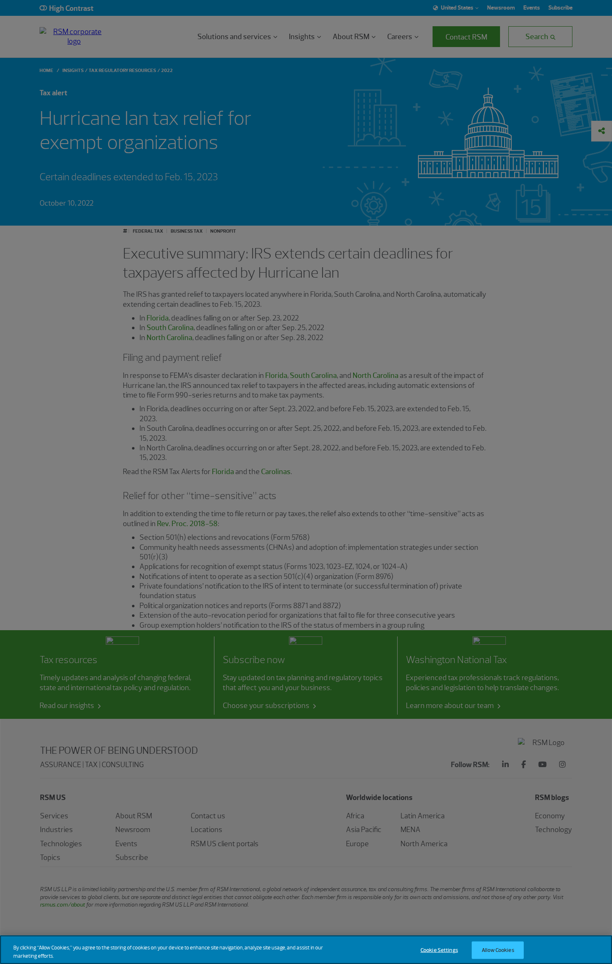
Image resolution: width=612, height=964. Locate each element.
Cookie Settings (439, 950)
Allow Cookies (498, 950)
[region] (306, 949)
